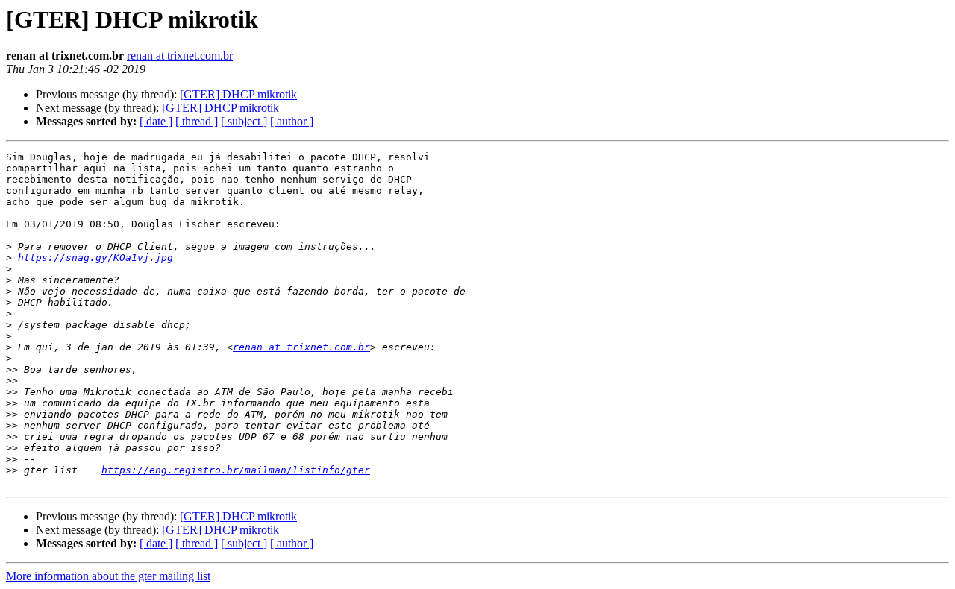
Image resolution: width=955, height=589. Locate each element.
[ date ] (156, 121)
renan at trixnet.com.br (180, 55)
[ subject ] (244, 121)
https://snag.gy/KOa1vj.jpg (95, 257)
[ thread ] (196, 121)
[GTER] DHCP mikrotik (238, 94)
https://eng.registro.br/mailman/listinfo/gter (235, 470)
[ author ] (291, 121)
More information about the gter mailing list (108, 576)
